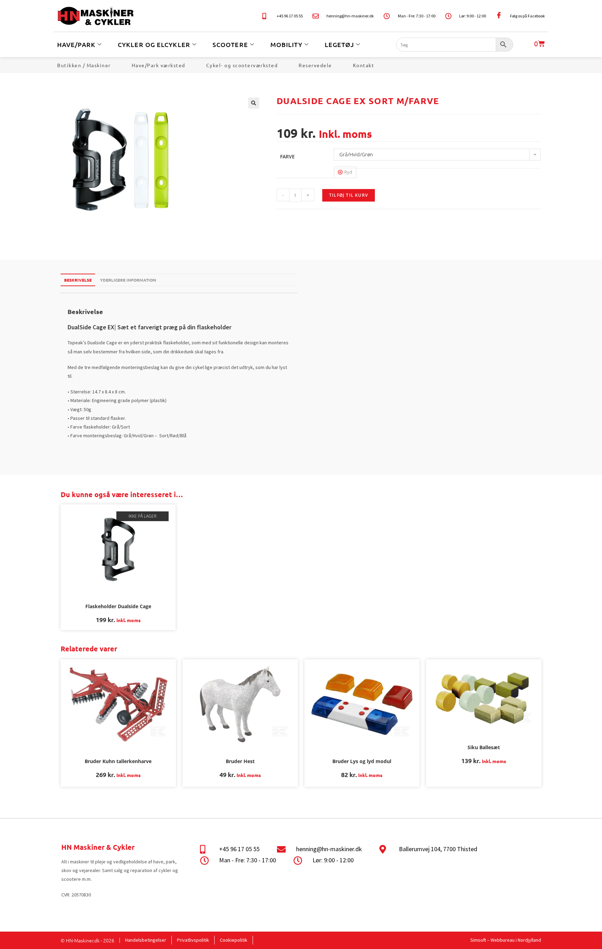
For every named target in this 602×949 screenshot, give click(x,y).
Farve (287, 156)
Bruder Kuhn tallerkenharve (118, 761)
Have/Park (76, 44)
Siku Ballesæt (484, 747)
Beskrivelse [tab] (78, 280)
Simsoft (478, 940)
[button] (253, 103)
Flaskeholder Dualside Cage (118, 606)
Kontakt (364, 65)
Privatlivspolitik (193, 940)
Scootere (230, 44)
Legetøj (339, 44)
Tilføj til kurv (348, 195)
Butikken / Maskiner (84, 65)
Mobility (286, 44)
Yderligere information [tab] (128, 280)
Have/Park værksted (158, 65)
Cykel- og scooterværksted (242, 65)
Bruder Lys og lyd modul (361, 761)
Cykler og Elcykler (154, 44)
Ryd (348, 172)
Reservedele (315, 65)
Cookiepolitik (233, 940)
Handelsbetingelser (145, 940)
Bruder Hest (240, 761)
